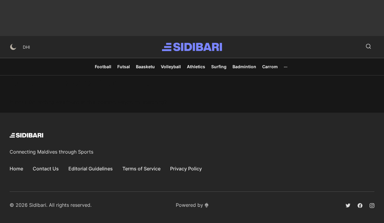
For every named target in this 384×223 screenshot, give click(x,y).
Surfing (218, 66)
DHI (26, 47)
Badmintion (244, 66)
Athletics (196, 66)
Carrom (270, 66)
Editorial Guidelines (90, 169)
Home (16, 169)
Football (103, 66)
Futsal (123, 66)
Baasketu (145, 66)
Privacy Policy (186, 169)
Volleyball (171, 66)
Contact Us (46, 169)
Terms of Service (141, 169)
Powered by (189, 205)
